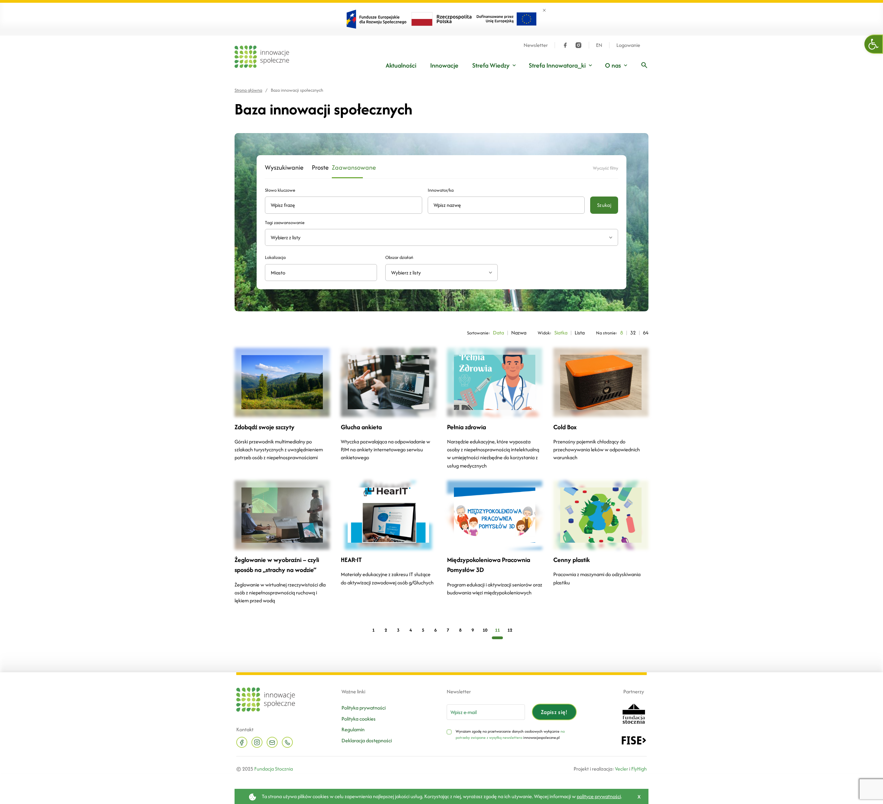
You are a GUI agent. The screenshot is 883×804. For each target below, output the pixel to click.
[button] (873, 44)
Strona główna (248, 90)
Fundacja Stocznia (273, 768)
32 (633, 332)
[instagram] (578, 45)
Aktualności (401, 65)
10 (485, 630)
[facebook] (565, 45)
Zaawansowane (347, 167)
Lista (580, 332)
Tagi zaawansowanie (285, 222)
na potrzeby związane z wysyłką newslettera (510, 734)
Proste (318, 167)
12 (509, 630)
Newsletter (536, 45)
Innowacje (444, 65)
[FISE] (634, 739)
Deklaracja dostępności (366, 740)
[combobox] (441, 272)
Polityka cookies (358, 718)
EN (599, 45)
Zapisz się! (554, 712)
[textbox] (438, 273)
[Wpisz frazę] (644, 65)
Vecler (621, 768)
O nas (613, 65)
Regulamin (353, 729)
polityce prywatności (599, 796)
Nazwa (518, 332)
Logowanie (628, 45)
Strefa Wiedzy (490, 65)
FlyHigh (639, 768)
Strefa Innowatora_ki (557, 65)
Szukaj (604, 205)
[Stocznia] (634, 713)
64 (645, 332)
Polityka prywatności (363, 707)
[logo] (262, 57)
